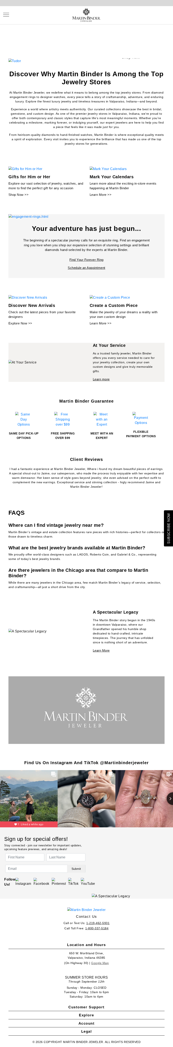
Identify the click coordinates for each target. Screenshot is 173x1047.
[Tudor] (14, 61)
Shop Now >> (18, 194)
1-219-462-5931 (97, 923)
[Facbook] (41, 882)
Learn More (101, 650)
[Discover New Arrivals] (27, 297)
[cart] (168, 14)
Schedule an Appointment (86, 268)
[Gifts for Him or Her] (25, 168)
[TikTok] (73, 882)
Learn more (101, 379)
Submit (76, 868)
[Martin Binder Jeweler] (86, 909)
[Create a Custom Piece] (110, 297)
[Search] (149, 14)
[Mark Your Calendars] (108, 168)
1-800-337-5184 (96, 928)
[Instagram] (23, 882)
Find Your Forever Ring (86, 259)
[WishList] (158, 14)
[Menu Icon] (6, 14)
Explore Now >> (20, 323)
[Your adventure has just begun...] (28, 216)
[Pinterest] (59, 882)
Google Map (100, 963)
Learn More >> (101, 194)
